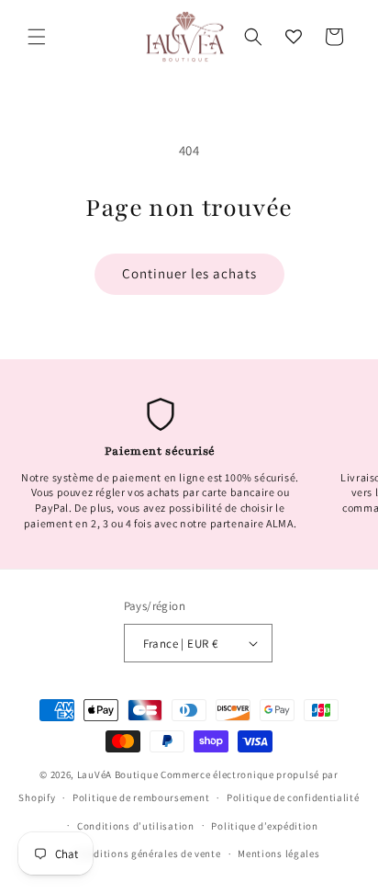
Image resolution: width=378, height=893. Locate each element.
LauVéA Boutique (118, 774)
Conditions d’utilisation (136, 826)
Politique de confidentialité (293, 797)
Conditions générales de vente (147, 853)
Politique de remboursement (140, 797)
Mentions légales (278, 853)
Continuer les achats (189, 273)
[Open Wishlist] (293, 37)
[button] (37, 37)
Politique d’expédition (264, 826)
